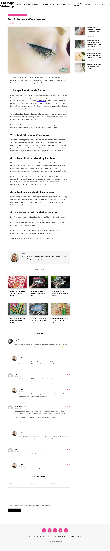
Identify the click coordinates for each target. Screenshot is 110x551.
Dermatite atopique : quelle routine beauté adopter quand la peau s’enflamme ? (94, 43)
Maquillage (12, 15)
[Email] (3, 90)
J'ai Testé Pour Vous (20, 406)
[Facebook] (3, 82)
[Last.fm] (66, 530)
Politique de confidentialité (57, 536)
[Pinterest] (3, 86)
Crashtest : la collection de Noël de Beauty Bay (38, 319)
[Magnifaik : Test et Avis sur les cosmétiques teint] (60, 309)
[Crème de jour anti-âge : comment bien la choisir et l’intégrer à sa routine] (81, 56)
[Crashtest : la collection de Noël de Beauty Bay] (38, 309)
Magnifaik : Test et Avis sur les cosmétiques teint (60, 320)
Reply (68, 340)
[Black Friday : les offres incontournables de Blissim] (17, 282)
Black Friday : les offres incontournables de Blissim (17, 293)
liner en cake (41, 101)
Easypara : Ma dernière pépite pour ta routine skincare (94, 66)
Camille (12, 23)
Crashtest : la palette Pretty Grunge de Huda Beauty (60, 293)
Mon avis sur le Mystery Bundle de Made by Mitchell (17, 320)
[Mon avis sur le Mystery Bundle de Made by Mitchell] (17, 309)
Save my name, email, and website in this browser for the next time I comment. (30, 505)
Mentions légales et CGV (37, 536)
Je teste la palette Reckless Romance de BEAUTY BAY (38, 293)
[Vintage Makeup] (7, 4)
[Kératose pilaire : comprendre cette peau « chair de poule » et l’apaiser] (81, 32)
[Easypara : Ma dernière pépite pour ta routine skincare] (81, 67)
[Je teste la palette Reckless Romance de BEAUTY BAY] (38, 282)
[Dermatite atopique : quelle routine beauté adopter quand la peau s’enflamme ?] (81, 45)
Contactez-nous (75, 536)
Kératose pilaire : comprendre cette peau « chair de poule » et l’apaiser (94, 31)
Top (55, 546)
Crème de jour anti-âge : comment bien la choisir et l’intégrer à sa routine (94, 55)
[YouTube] (60, 530)
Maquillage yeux (21, 15)
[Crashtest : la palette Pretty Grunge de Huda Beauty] (60, 282)
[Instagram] (50, 530)
